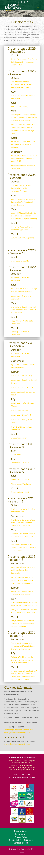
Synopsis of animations (20, 463)
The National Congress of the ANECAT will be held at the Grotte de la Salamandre (23, 523)
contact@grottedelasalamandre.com (18, 730)
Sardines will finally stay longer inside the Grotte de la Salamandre (23, 570)
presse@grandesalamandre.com (17, 744)
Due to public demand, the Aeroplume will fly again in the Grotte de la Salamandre (23, 646)
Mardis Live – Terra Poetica (22, 387)
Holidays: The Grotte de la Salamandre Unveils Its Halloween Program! (21, 188)
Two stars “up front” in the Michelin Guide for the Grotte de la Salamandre (24, 548)
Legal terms (20, 834)
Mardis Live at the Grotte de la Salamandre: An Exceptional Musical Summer (23, 202)
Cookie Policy (15, 840)
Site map (28, 840)
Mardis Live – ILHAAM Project (22, 375)
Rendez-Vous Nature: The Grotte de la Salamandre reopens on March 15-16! (24, 158)
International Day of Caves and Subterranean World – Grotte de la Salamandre (24, 310)
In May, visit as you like (20, 261)
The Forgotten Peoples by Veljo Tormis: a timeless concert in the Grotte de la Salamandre (24, 117)
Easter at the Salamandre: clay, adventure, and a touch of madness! (23, 144)
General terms (21, 831)
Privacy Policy (21, 837)
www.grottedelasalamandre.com (17, 732)
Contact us (18, 843)
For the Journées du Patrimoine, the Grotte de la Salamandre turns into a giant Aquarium (23, 580)
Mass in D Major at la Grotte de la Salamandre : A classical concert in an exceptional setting (24, 216)
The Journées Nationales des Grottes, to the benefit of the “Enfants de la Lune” (22, 624)
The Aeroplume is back (20, 492)
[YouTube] (27, 2)
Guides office (16, 454)
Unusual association (19, 438)
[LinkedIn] (24, 2)
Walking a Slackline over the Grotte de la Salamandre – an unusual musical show (22, 660)
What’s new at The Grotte (21, 484)
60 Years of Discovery (19, 106)
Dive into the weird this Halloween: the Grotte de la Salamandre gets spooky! (21, 84)
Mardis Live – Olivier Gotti (21, 415)
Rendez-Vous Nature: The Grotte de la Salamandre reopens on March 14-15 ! (24, 62)
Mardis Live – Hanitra (19, 410)
